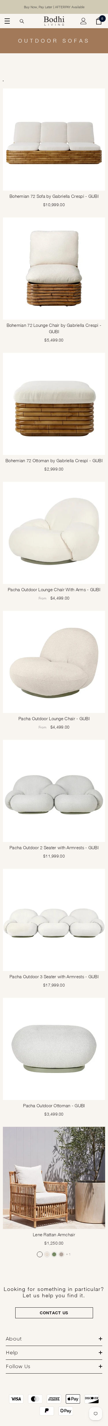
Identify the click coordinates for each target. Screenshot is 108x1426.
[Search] (21, 21)
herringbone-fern (54, 1254)
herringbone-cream (47, 1254)
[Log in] (83, 21)
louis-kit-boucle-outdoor (40, 1254)
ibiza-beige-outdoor (61, 1254)
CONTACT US (54, 1312)
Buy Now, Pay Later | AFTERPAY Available (54, 7)
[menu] (6, 21)
